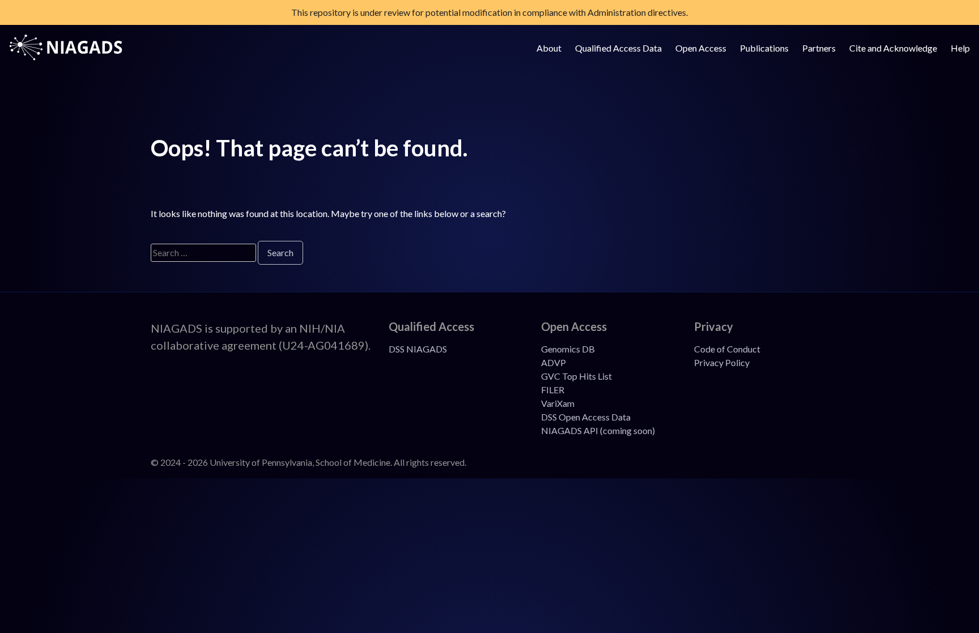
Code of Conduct (727, 348)
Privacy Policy (722, 362)
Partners (819, 48)
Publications (764, 48)
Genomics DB (568, 348)
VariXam (557, 403)
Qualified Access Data (618, 48)
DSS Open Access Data (586, 416)
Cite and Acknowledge (893, 48)
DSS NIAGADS (418, 348)
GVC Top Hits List (576, 376)
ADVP (553, 362)
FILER (552, 389)
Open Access (700, 48)
